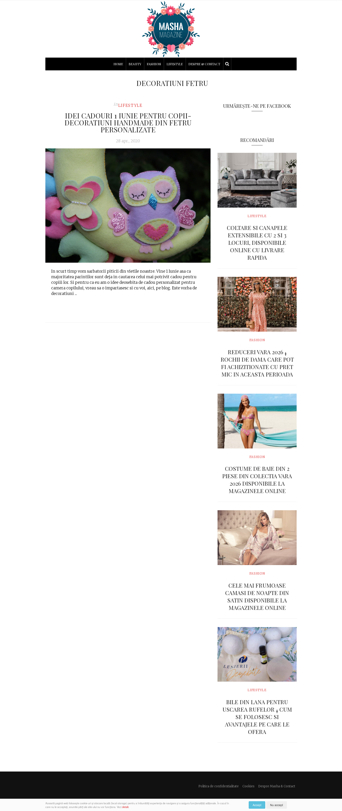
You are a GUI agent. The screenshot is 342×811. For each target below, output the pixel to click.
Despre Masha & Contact (276, 786)
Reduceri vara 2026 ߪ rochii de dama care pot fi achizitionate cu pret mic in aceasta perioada (257, 363)
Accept (257, 805)
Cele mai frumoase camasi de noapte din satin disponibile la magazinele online (257, 596)
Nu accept (276, 805)
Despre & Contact (204, 64)
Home (118, 64)
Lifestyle (175, 64)
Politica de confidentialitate (218, 786)
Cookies (248, 786)
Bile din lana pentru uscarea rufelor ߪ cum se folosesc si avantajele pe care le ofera (257, 716)
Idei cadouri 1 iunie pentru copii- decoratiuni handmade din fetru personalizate (127, 122)
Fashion (154, 64)
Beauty (135, 64)
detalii (125, 807)
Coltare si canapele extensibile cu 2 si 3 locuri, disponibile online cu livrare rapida (257, 242)
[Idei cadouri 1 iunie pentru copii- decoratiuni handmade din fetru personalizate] (128, 205)
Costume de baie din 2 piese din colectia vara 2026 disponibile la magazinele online (257, 479)
